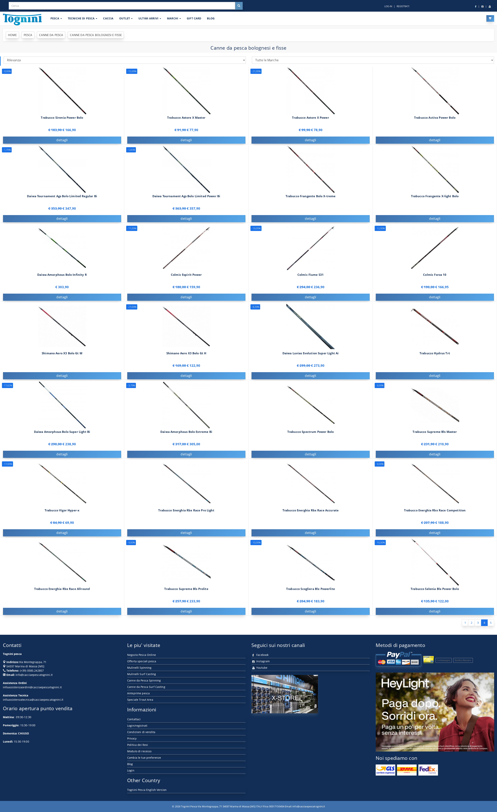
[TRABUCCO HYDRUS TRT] (435, 326)
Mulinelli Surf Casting (141, 674)
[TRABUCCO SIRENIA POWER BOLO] (62, 91)
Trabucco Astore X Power (310, 118)
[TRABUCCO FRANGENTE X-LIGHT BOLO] (435, 169)
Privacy (131, 738)
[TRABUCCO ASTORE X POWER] (310, 91)
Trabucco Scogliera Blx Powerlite (310, 589)
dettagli (62, 140)
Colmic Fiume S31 (310, 275)
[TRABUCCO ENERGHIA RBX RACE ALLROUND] (62, 562)
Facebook (261, 655)
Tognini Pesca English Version (147, 790)
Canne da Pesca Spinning (144, 680)
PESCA (55, 18)
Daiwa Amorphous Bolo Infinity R (62, 275)
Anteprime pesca (138, 693)
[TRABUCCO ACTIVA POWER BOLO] (435, 91)
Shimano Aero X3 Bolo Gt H (186, 353)
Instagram (262, 661)
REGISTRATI (403, 6)
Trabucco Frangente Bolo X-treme (311, 196)
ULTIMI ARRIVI (148, 18)
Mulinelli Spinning (139, 667)
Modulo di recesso (139, 751)
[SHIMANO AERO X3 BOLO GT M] (62, 326)
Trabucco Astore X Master (186, 118)
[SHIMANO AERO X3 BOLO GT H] (186, 326)
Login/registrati (137, 725)
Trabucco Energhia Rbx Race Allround (62, 589)
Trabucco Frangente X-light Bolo (435, 196)
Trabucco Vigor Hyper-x (62, 510)
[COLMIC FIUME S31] (310, 248)
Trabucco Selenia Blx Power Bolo (435, 589)
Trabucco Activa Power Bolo (434, 118)
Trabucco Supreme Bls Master (435, 432)
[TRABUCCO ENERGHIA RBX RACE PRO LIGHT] (186, 483)
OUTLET (125, 18)
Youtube (261, 667)
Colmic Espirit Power (186, 275)
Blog (130, 764)
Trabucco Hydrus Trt (435, 353)
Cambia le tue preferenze (144, 757)
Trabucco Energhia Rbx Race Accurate (310, 510)
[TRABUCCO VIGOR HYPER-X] (62, 483)
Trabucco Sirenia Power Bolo (62, 118)
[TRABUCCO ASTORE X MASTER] (186, 91)
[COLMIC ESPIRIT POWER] (186, 248)
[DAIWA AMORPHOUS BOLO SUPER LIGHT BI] (62, 405)
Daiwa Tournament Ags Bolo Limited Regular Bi (62, 196)
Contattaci (134, 719)
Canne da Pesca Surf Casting (146, 687)
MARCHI (173, 18)
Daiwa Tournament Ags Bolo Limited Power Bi (186, 196)
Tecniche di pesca (82, 18)
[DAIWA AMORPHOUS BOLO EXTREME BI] (186, 405)
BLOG (211, 18)
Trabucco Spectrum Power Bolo (310, 432)
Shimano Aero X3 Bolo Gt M (62, 353)
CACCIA (108, 18)
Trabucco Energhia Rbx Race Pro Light (186, 510)
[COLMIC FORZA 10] (435, 248)
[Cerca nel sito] (239, 6)
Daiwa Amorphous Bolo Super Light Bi (62, 432)
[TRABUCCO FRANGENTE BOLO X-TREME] (310, 169)
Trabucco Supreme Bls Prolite (186, 589)
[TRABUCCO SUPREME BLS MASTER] (435, 405)
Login (130, 770)
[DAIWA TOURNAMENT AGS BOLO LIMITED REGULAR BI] (62, 169)
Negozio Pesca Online (141, 655)
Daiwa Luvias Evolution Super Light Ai (310, 353)
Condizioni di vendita (141, 732)
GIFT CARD (194, 18)
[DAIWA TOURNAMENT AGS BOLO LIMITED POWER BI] (186, 169)
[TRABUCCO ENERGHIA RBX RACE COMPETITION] (435, 483)
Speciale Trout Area (140, 699)
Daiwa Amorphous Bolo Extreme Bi (186, 432)
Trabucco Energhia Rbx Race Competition (435, 510)
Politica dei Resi (137, 745)
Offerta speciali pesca (141, 661)
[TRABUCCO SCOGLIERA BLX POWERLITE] (310, 562)
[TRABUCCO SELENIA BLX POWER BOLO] (435, 562)
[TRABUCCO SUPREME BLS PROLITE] (186, 562)
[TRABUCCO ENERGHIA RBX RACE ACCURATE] (310, 483)
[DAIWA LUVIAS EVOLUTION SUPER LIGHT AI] (310, 326)
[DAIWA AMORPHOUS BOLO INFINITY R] (62, 248)
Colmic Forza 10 (434, 275)
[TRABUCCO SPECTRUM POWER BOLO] (310, 405)
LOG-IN (388, 6)
